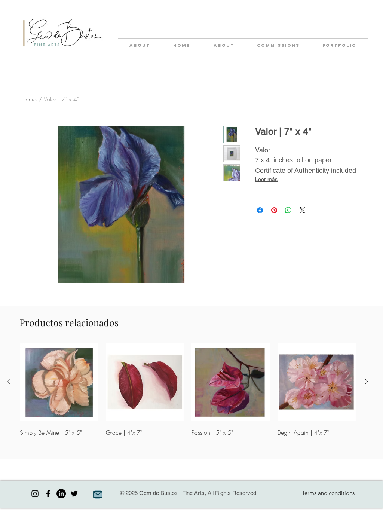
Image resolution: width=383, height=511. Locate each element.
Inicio (30, 99)
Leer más (266, 179)
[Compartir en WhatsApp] (288, 210)
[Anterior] (8, 381)
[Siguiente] (366, 381)
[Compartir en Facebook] (259, 210)
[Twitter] (74, 493)
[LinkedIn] (61, 493)
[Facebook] (48, 493)
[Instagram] (35, 493)
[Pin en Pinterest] (274, 210)
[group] (187, 395)
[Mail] (97, 494)
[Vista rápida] (59, 382)
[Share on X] (302, 210)
